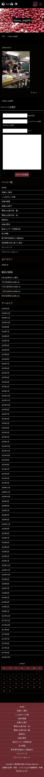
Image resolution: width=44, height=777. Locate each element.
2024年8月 (5, 327)
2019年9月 (5, 529)
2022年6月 (5, 419)
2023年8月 (5, 359)
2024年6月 (5, 336)
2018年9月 (5, 579)
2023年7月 (5, 364)
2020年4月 (5, 520)
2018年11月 (6, 570)
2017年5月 (5, 648)
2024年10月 (6, 322)
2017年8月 (5, 634)
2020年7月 (5, 510)
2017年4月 (5, 653)
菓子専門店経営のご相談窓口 (13, 238)
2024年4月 (5, 345)
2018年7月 (5, 588)
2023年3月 (5, 382)
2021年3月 (5, 478)
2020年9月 (5, 501)
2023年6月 (5, 368)
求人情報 (5, 234)
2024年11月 (6, 318)
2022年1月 (5, 442)
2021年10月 (6, 455)
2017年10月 (6, 625)
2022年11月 (6, 400)
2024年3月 (5, 350)
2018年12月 (6, 565)
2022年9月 (5, 410)
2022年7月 (5, 414)
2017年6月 (5, 643)
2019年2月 (5, 556)
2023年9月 (5, 354)
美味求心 (5, 220)
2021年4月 (5, 474)
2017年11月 (6, 620)
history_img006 (7, 101)
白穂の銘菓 (6, 201)
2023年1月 (5, 391)
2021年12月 (6, 446)
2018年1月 (5, 611)
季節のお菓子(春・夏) (10, 211)
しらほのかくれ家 (8, 197)
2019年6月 (5, 542)
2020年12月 (6, 488)
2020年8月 (5, 506)
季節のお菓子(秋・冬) (10, 215)
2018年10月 (6, 575)
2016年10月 (6, 657)
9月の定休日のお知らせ (11, 296)
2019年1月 (5, 561)
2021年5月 (5, 469)
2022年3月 (5, 432)
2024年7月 (5, 332)
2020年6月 (5, 515)
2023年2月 (5, 387)
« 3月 (3, 663)
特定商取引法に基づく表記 (12, 243)
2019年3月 (5, 552)
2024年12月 (6, 313)
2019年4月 (5, 547)
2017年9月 (5, 630)
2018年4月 (5, 602)
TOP (3, 36)
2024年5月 (5, 341)
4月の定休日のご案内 (10, 278)
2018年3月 (5, 607)
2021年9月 (5, 460)
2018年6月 (5, 593)
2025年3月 (5, 309)
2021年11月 (6, 451)
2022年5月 (5, 423)
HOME (4, 188)
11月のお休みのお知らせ (11, 291)
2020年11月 (6, 492)
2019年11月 (6, 524)
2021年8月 (5, 465)
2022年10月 (6, 405)
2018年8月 (5, 584)
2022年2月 (5, 437)
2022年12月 (6, 396)
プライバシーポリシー (10, 252)
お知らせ (5, 265)
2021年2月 (5, 483)
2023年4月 (5, 377)
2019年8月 (5, 533)
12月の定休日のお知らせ (11, 287)
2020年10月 (6, 497)
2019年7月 (5, 538)
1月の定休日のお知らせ (11, 282)
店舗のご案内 (7, 192)
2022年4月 (5, 428)
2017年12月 (6, 616)
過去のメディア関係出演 (11, 229)
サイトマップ (7, 247)
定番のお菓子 (7, 206)
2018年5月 (5, 598)
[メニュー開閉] (40, 4)
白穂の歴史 (6, 224)
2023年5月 (5, 373)
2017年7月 (5, 639)
